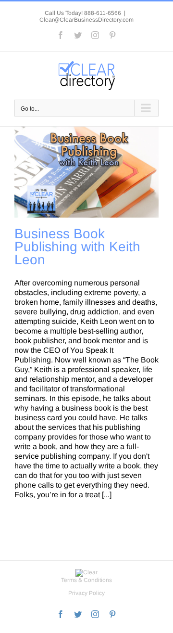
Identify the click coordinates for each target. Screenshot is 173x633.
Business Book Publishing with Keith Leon (77, 246)
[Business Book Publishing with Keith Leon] (86, 172)
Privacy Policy (86, 593)
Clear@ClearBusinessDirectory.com (86, 19)
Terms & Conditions (86, 580)
